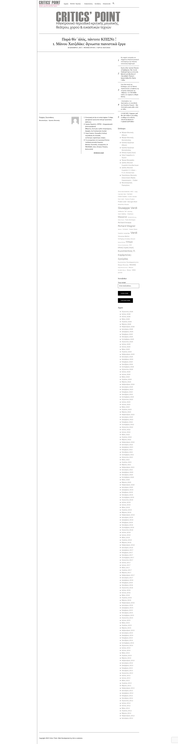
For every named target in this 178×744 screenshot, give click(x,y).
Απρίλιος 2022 (127, 437)
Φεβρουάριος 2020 (128, 485)
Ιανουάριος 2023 (127, 417)
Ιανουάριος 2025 (127, 357)
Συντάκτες (98, 4)
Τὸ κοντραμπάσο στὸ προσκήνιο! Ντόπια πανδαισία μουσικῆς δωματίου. (97, 144)
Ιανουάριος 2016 (127, 605)
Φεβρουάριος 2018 (128, 545)
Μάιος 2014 (126, 653)
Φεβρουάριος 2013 (128, 688)
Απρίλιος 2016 (127, 598)
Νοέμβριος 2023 (127, 392)
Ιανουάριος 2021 (127, 470)
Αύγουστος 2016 (127, 588)
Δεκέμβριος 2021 (127, 447)
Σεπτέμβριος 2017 (128, 558)
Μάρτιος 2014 (126, 658)
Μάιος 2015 (126, 623)
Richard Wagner (126, 225)
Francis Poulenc (130, 199)
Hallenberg (129, 211)
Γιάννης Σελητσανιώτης (123, 245)
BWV (132, 191)
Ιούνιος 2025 (126, 347)
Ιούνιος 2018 (126, 535)
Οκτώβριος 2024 (127, 364)
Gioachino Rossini (123, 204)
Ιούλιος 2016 (126, 590)
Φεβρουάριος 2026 (128, 327)
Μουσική (132, 265)
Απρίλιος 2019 (127, 510)
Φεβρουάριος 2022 (128, 442)
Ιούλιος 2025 (126, 344)
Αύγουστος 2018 (127, 530)
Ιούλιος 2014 (126, 648)
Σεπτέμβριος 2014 (128, 643)
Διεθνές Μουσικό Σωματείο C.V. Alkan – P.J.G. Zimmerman (129, 170)
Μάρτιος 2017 (126, 573)
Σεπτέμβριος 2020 (128, 477)
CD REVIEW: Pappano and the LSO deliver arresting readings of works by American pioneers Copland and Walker (129, 117)
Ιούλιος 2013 (126, 676)
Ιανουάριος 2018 (127, 548)
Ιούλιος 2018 (126, 532)
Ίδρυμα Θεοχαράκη (128, 160)
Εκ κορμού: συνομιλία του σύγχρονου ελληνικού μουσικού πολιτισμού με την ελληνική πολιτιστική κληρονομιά (130, 60)
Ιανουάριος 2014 (127, 663)
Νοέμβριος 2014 (127, 638)
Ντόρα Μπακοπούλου (123, 267)
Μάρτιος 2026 (126, 324)
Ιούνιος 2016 (126, 593)
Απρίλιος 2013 (127, 683)
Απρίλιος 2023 (127, 409)
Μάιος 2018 (126, 537)
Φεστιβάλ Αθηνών (122, 270)
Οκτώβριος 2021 (127, 452)
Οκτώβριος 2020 (127, 475)
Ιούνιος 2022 (126, 432)
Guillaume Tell (122, 211)
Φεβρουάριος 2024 (128, 384)
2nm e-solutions (77, 738)
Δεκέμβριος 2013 (127, 665)
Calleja (135, 191)
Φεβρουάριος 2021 (128, 467)
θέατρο (129, 270)
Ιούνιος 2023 (126, 404)
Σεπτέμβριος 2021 (128, 455)
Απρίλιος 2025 (127, 352)
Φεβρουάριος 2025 (128, 354)
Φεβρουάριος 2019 (128, 515)
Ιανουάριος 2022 (127, 445)
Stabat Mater (133, 229)
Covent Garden (132, 196)
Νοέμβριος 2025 (127, 334)
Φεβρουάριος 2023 (128, 415)
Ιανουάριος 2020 (127, 487)
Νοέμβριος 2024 (127, 362)
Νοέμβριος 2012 (127, 696)
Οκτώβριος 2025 (127, 337)
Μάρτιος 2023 (126, 412)
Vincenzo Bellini (123, 236)
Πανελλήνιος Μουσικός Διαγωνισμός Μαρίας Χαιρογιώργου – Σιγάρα (129, 177)
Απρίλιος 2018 (127, 540)
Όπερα (129, 241)
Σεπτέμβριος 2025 (128, 339)
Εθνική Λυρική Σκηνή (129, 153)
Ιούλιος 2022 (126, 430)
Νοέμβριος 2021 (127, 450)
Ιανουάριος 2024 (127, 387)
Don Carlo (121, 199)
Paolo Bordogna (130, 220)
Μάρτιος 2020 (126, 482)
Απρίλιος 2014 (127, 655)
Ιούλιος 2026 (126, 314)
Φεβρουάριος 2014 (128, 660)
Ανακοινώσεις (88, 4)
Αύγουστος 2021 (127, 457)
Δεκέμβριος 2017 (127, 550)
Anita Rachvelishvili (124, 191)
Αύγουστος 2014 (127, 645)
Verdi (134, 232)
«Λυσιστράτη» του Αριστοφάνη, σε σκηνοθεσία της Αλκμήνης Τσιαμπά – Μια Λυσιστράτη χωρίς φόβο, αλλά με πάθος (129, 105)
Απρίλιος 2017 (127, 570)
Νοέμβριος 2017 (127, 553)
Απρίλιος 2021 (127, 462)
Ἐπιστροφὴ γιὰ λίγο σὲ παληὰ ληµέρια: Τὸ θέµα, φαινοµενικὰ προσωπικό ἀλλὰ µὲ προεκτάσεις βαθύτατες (99, 120)
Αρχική (66, 4)
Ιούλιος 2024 (126, 372)
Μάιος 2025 (126, 349)
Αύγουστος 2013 (127, 673)
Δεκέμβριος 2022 (127, 420)
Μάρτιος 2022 (126, 440)
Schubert (125, 229)
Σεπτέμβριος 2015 (128, 615)
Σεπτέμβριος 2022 (128, 424)
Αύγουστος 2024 (127, 369)
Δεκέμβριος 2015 (127, 608)
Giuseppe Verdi (127, 208)
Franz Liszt (122, 202)
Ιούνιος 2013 (126, 678)
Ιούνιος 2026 (126, 317)
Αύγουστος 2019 (127, 500)
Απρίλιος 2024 (127, 379)
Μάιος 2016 (126, 595)
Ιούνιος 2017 (126, 565)
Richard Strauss (124, 222)
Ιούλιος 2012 (126, 703)
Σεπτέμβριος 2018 (128, 527)
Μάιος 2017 (126, 568)
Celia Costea (122, 196)
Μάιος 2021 (126, 460)
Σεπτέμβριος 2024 (128, 367)
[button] (113, 4)
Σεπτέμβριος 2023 (128, 397)
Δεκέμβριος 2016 (127, 580)
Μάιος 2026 (126, 319)
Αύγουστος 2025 (127, 342)
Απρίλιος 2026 (127, 322)
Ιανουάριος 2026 (127, 329)
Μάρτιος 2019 (126, 512)
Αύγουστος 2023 (127, 399)
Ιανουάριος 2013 (127, 691)
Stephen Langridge (124, 233)
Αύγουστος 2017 (127, 560)
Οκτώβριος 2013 (127, 671)
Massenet (122, 217)
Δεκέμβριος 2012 (127, 693)
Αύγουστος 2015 (127, 618)
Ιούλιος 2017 (126, 563)
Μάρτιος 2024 (126, 382)
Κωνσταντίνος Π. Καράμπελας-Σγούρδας (126, 254)
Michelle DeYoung (132, 217)
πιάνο (134, 270)
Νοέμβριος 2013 (127, 668)
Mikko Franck (121, 220)
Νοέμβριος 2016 (127, 583)
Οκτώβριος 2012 (127, 698)
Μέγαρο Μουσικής (123, 265)
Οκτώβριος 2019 (127, 495)
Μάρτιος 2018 (126, 542)
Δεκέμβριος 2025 (127, 332)
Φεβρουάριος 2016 (128, 603)
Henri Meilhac (122, 214)
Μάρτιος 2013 (126, 686)
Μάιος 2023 (126, 407)
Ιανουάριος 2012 (127, 718)
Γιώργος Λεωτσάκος (103, 47)
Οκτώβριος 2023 (127, 394)
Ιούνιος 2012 (126, 706)
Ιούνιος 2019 (126, 505)
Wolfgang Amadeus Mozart (126, 239)
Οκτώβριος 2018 (127, 525)
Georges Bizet (132, 202)
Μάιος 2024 (126, 377)
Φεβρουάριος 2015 (128, 630)
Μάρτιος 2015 (126, 628)
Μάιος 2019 (126, 507)
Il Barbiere (130, 214)
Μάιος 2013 (126, 680)
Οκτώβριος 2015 (127, 613)
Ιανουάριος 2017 (127, 578)
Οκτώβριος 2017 (127, 555)
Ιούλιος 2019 (126, 502)
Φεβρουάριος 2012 (128, 716)
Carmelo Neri (122, 194)
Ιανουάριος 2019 (127, 517)
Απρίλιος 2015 (127, 625)
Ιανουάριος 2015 (127, 633)
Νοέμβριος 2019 (127, 492)
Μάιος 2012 (126, 708)
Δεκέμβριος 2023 (127, 389)
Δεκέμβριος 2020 (127, 472)
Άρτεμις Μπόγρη (121, 242)
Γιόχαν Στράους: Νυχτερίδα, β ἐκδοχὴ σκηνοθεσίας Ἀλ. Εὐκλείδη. (96, 135)
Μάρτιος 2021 (126, 465)
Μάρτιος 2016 (126, 600)
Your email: (122, 283)
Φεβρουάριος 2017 (128, 575)
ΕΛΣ (130, 245)
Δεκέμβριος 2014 (127, 635)
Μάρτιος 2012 (126, 713)
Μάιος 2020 (126, 480)
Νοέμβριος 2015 (127, 610)
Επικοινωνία (106, 4)
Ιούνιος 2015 (126, 620)
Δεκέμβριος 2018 (127, 520)
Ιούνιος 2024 (126, 374)
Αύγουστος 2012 (127, 701)
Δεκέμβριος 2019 (127, 490)
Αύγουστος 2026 (127, 312)
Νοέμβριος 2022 (127, 422)
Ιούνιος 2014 (126, 650)
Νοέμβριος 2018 (127, 522)
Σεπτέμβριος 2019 (128, 497)
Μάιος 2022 (126, 435)
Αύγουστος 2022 (127, 427)
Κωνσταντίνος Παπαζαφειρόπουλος (128, 262)
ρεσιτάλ (120, 272)
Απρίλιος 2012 (127, 711)
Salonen (120, 229)
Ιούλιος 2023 (126, 402)
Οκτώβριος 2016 (127, 585)
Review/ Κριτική (75, 4)
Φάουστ (131, 267)
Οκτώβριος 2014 (127, 640)
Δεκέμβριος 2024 (127, 359)
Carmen (129, 194)
